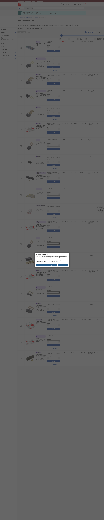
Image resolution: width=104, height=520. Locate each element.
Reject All (63, 265)
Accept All (41, 265)
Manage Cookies (52, 265)
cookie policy (57, 261)
